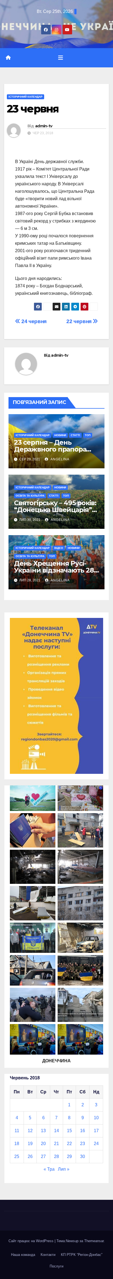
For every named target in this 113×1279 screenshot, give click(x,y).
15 (69, 1130)
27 (43, 1156)
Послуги (56, 1266)
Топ (88, 435)
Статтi (75, 435)
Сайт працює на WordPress (32, 1241)
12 (30, 1130)
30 (82, 1156)
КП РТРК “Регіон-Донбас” (81, 1255)
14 (56, 1130)
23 (82, 1143)
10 (96, 1117)
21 (56, 1143)
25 (16, 1156)
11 (17, 1130)
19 (30, 1143)
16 (82, 1130)
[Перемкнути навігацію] (61, 58)
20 (43, 1143)
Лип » (63, 1169)
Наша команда (23, 1255)
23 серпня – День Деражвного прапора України (50, 449)
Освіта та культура (30, 495)
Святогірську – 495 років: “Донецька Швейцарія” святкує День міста (55, 510)
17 (96, 1130)
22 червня (79, 321)
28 (56, 1156)
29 (69, 1156)
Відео (58, 547)
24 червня (33, 321)
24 (96, 1143)
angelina (59, 459)
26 (30, 1156)
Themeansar (94, 1241)
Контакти (48, 1255)
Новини (60, 435)
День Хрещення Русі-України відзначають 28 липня (54, 570)
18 (16, 1143)
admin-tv (43, 125)
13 (43, 1130)
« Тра (49, 1169)
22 (69, 1143)
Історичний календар (26, 96)
